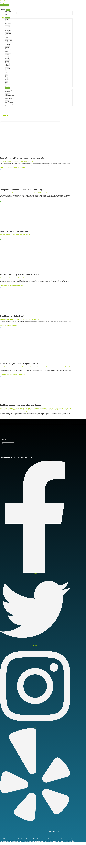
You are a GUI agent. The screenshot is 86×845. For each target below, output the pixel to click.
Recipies (6, 75)
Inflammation (7, 55)
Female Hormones (8, 40)
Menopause (7, 65)
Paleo (6, 72)
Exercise (6, 36)
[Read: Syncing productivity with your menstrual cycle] (23, 271)
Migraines (7, 66)
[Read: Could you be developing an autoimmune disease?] (23, 401)
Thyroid (6, 80)
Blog (3, 17)
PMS (6, 73)
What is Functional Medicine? (10, 13)
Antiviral (6, 92)
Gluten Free (7, 44)
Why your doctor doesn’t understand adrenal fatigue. (22, 189)
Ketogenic (7, 58)
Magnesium (7, 64)
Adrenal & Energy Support (10, 90)
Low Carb (7, 61)
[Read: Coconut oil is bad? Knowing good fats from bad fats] (30, 154)
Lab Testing (7, 59)
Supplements (7, 79)
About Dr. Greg (8, 11)
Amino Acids (7, 22)
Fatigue (6, 38)
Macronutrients (8, 62)
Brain (6, 27)
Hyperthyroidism (8, 50)
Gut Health (7, 45)
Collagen (6, 31)
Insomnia (6, 57)
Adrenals (6, 19)
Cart (6, 105)
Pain (6, 71)
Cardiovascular (8, 29)
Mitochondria (7, 68)
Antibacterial (7, 91)
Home (3, 8)
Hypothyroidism (8, 51)
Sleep (6, 76)
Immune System (8, 52)
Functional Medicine (9, 43)
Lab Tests (7, 101)
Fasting (6, 37)
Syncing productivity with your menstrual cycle (19, 274)
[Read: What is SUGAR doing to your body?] (25, 228)
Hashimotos (7, 47)
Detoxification (8, 33)
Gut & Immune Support (9, 104)
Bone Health (7, 26)
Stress (6, 78)
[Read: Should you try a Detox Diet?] (23, 312)
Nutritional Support (9, 102)
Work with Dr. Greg (6, 15)
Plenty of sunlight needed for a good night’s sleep (20, 363)
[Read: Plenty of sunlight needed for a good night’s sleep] (30, 360)
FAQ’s (6, 14)
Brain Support (7, 94)
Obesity (6, 69)
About (3, 9)
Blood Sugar (7, 24)
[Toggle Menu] (8, 10)
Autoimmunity (7, 23)
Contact (3, 106)
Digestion (7, 34)
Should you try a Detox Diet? (12, 316)
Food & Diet (7, 41)
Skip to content (3, 0)
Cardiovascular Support (9, 95)
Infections (7, 54)
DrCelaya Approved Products (10, 98)
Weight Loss (7, 86)
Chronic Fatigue (8, 30)
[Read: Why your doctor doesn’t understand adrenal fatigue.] (14, 186)
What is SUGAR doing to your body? (14, 231)
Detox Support (8, 97)
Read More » (13, 167)
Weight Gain (7, 85)
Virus (6, 83)
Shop (3, 88)
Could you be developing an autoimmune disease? (20, 405)
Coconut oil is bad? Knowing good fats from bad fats (22, 157)
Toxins (6, 82)
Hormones (7, 48)
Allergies (6, 20)
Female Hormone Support (10, 99)
